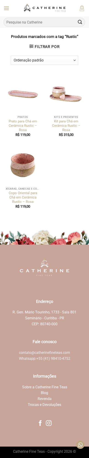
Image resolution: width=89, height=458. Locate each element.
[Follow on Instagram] (49, 423)
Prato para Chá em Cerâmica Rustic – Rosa (23, 125)
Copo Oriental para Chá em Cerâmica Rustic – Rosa (23, 197)
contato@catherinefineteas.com (44, 352)
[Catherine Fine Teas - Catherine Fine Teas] (44, 8)
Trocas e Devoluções (44, 404)
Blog (44, 393)
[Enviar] (80, 22)
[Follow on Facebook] (40, 423)
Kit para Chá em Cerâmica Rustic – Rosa (66, 125)
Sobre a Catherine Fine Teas (44, 387)
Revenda (45, 399)
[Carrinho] (82, 8)
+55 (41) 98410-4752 (53, 358)
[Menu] (6, 8)
